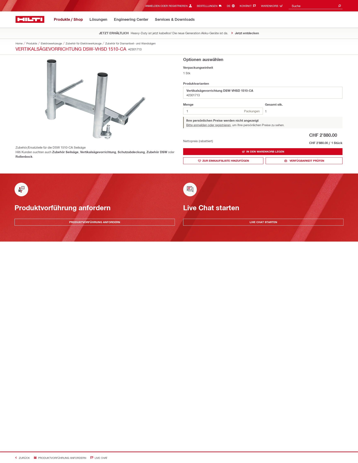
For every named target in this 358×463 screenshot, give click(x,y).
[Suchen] (339, 5)
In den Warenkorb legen (265, 151)
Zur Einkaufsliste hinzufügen (225, 160)
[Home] (30, 19)
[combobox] (315, 5)
